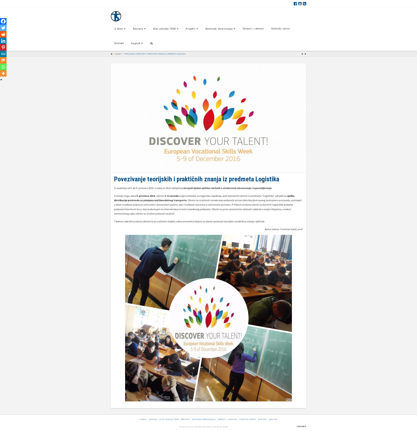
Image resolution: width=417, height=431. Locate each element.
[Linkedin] (3, 41)
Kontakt (262, 419)
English (273, 419)
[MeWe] (3, 54)
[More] (3, 73)
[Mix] (3, 60)
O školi (143, 419)
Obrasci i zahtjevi (227, 419)
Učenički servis (247, 419)
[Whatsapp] (3, 67)
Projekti (185, 419)
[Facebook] (295, 4)
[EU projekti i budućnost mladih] (116, 16)
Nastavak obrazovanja (204, 419)
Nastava (153, 419)
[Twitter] (3, 28)
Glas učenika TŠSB (169, 419)
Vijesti (118, 54)
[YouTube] (300, 4)
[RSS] (304, 4)
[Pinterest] (3, 47)
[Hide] (1, 79)
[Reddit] (3, 34)
